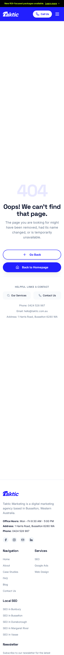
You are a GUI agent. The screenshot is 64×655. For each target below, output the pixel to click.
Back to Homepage (35, 267)
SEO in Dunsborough (15, 621)
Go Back (35, 254)
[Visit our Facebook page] (6, 540)
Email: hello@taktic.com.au (32, 311)
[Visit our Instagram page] (14, 540)
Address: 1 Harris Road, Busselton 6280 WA (32, 316)
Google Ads (41, 565)
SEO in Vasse (10, 634)
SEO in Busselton (12, 615)
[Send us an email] (23, 540)
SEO (37, 559)
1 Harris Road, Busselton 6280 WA (35, 526)
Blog (5, 584)
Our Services (18, 295)
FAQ (5, 578)
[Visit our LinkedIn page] (31, 540)
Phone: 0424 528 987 (32, 305)
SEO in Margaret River (16, 628)
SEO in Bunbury (12, 609)
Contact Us (49, 295)
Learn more (51, 3)
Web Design (42, 571)
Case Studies (10, 571)
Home (6, 559)
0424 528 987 (20, 530)
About (6, 565)
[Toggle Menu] (57, 14)
